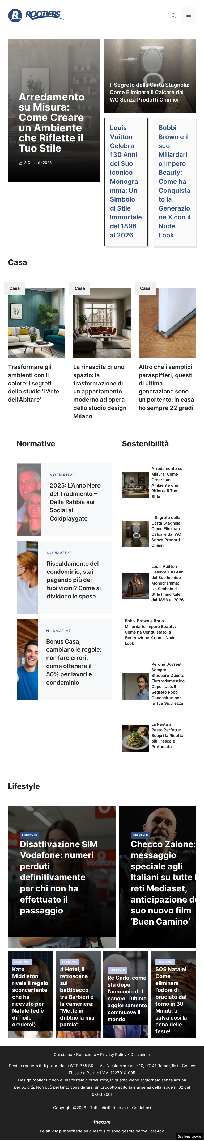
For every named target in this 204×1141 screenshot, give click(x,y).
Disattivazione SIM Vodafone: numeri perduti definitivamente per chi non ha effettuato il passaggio (58, 877)
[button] (173, 15)
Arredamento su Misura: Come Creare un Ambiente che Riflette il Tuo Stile (51, 122)
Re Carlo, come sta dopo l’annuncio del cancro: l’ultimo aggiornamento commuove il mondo (127, 998)
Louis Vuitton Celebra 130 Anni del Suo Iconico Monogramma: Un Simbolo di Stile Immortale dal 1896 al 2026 (126, 181)
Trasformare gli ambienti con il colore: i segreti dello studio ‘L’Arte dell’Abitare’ (33, 383)
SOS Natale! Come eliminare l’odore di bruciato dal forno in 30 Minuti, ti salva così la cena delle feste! (171, 1000)
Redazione (86, 1054)
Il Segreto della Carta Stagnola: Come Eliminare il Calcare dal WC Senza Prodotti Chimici (149, 92)
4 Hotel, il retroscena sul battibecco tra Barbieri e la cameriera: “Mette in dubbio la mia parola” (77, 997)
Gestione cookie (189, 1136)
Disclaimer (140, 1054)
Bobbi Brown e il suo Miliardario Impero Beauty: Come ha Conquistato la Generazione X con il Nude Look (174, 181)
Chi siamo (63, 1054)
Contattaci (141, 1107)
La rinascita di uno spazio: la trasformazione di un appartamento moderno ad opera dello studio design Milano (99, 391)
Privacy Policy (113, 1054)
